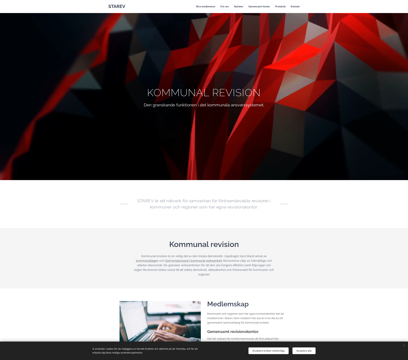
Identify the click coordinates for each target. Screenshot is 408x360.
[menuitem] (206, 7)
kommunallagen (147, 260)
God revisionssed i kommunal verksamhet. (193, 260)
